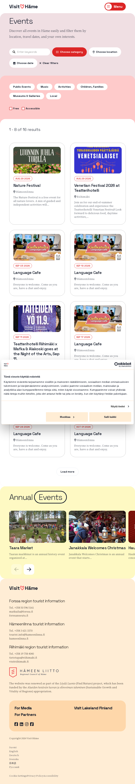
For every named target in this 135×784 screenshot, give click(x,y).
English (13, 751)
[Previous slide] (16, 569)
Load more (67, 471)
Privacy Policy (35, 775)
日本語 (12, 763)
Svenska (14, 759)
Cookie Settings (18, 775)
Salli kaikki (110, 416)
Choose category (71, 52)
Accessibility (50, 775)
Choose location (106, 52)
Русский (14, 767)
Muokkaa (65, 416)
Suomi (13, 747)
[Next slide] (29, 569)
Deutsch (14, 755)
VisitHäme (23, 6)
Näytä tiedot (118, 406)
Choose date (25, 63)
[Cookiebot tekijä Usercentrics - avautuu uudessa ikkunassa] (116, 364)
